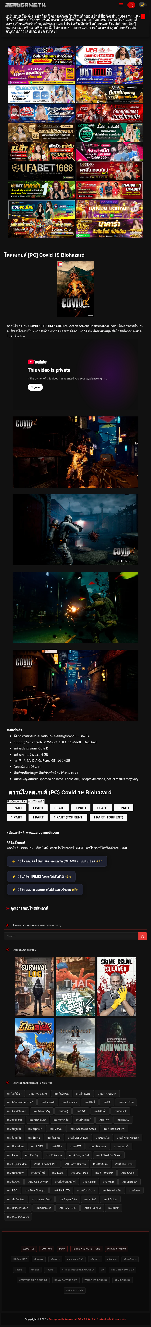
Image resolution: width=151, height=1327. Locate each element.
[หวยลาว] (41, 209)
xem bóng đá (123, 1280)
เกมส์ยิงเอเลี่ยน (15, 1146)
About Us (29, 1248)
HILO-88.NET (20, 1259)
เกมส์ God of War (38, 1182)
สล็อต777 (55, 1259)
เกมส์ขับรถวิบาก (86, 1190)
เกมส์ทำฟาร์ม (61, 1120)
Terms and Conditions (86, 1248)
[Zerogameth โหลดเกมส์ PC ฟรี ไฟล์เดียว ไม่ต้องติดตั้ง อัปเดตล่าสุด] (59, 5)
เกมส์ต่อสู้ (63, 1111)
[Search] (131, 5)
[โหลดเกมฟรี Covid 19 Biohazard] (75, 486)
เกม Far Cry (32, 1155)
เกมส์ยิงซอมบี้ (83, 1120)
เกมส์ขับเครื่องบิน (112, 1190)
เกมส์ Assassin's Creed (83, 1129)
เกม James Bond (41, 1199)
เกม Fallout (89, 1182)
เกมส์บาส (113, 1208)
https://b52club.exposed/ (78, 1269)
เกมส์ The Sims (124, 1164)
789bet (19, 1269)
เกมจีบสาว (34, 1137)
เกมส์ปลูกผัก (14, 1129)
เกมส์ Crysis (127, 1173)
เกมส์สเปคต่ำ (48, 1102)
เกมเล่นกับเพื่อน (16, 1199)
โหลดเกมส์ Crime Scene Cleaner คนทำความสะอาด (116, 1013)
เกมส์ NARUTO (61, 1190)
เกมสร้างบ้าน (100, 1164)
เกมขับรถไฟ (103, 1137)
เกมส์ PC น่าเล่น (38, 1093)
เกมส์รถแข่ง (120, 1111)
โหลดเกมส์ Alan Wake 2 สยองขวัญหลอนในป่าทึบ (116, 1074)
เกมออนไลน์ (38, 1173)
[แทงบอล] (109, 190)
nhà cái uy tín (74, 1290)
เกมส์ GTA (75, 1146)
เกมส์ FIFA (37, 1146)
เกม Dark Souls (67, 1208)
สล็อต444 (38, 1259)
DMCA (62, 1248)
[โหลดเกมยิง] (75, 641)
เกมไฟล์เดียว (14, 1093)
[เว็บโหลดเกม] (75, 564)
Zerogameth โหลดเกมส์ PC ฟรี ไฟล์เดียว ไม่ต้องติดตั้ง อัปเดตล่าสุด (87, 1319)
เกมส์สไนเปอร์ (43, 1208)
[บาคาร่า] (41, 190)
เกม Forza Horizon (75, 1164)
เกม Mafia (58, 1173)
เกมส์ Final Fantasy (128, 1137)
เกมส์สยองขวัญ (41, 1111)
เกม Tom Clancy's (35, 1190)
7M (102, 1269)
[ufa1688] (41, 171)
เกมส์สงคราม (14, 1120)
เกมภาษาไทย (126, 1102)
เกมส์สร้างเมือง (37, 1120)
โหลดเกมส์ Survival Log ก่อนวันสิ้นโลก (35, 1013)
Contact (47, 1248)
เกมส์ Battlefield (104, 1173)
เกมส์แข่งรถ (54, 1137)
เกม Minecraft (129, 1182)
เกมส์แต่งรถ (13, 1182)
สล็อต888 (112, 1259)
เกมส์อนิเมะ (123, 1120)
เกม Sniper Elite (68, 1199)
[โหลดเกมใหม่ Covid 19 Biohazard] (75, 719)
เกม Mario (108, 1182)
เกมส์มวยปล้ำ (121, 1146)
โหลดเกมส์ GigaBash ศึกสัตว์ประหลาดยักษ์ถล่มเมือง (34, 1074)
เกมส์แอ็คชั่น (61, 1093)
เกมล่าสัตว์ (90, 1199)
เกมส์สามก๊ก (14, 1137)
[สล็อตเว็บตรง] (109, 209)
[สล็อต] (41, 228)
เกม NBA (12, 1190)
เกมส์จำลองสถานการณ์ (20, 1102)
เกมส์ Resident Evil (114, 1129)
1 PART (16, 807)
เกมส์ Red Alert (92, 1208)
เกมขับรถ (104, 1120)
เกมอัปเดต (134, 1190)
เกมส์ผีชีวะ (57, 1146)
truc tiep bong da (122, 1269)
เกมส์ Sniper (110, 1199)
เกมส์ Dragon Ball (79, 1155)
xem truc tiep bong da (33, 1280)
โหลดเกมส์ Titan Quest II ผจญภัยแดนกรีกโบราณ (75, 1074)
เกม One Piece (79, 1173)
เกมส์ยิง (107, 1102)
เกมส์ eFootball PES (45, 1164)
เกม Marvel (56, 1129)
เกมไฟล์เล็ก (100, 1111)
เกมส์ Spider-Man (17, 1164)
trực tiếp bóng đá (96, 1280)
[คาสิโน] (109, 171)
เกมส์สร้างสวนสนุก (17, 1208)
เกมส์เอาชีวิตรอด (16, 1111)
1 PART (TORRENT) (68, 817)
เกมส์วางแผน (70, 1102)
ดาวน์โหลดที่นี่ (36, 801)
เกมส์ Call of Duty (78, 1137)
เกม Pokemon (54, 1155)
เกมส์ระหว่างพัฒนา (18, 1217)
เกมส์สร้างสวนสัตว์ (65, 1182)
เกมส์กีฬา (81, 1111)
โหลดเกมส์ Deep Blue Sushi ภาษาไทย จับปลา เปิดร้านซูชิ (75, 1013)
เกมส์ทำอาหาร (15, 1173)
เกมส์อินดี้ (90, 1102)
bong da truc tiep (65, 1280)
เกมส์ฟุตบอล (35, 1129)
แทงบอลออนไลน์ (75, 1259)
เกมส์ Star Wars (98, 1146)
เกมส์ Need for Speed (108, 1155)
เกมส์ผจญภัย (83, 1093)
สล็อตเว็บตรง (130, 1259)
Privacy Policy (116, 1248)
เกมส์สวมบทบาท (107, 1093)
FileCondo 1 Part (16, 801)
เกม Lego (12, 1155)
